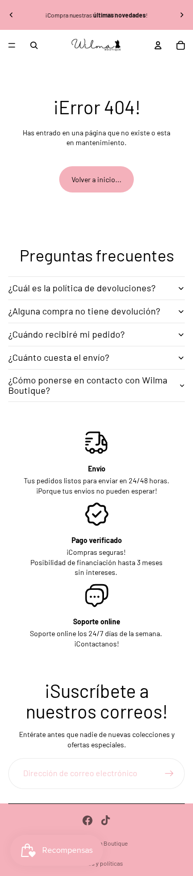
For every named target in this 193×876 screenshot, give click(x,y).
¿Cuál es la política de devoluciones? (81, 287)
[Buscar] (34, 45)
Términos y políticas (96, 863)
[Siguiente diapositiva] (181, 15)
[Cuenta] (158, 45)
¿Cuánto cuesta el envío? (58, 357)
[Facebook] (87, 820)
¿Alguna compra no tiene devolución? (84, 311)
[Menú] (12, 45)
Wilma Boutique (106, 843)
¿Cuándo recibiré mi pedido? (66, 334)
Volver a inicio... (96, 179)
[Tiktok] (105, 820)
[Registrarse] (169, 773)
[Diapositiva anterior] (11, 15)
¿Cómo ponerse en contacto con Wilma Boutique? (87, 385)
